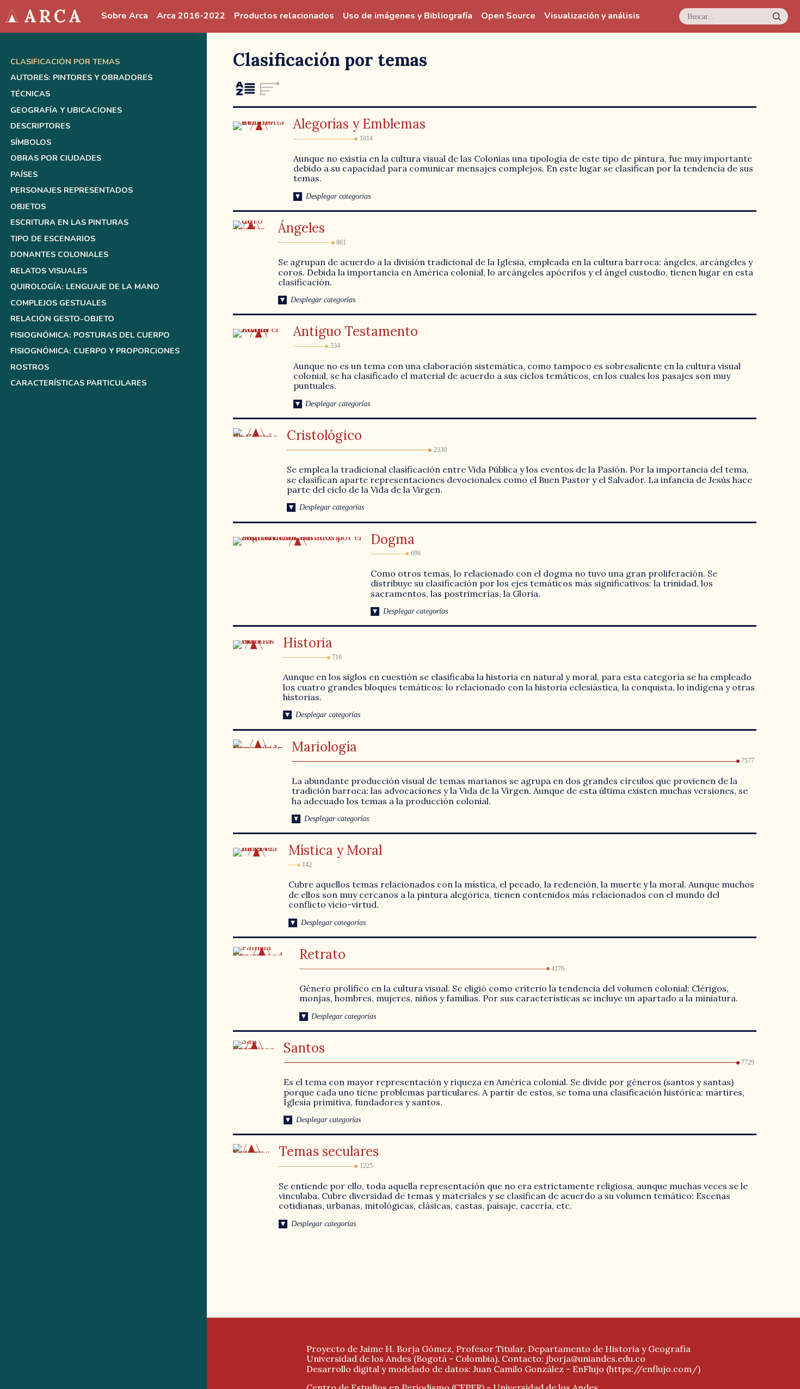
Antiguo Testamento (355, 331)
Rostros (29, 367)
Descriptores (40, 126)
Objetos (28, 206)
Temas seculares (329, 1151)
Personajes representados (71, 190)
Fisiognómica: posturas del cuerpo (90, 335)
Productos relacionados (284, 16)
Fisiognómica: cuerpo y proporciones (95, 351)
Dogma (393, 539)
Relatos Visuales (48, 271)
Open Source (508, 16)
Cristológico (324, 435)
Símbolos (30, 142)
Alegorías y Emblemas (359, 123)
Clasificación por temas (65, 61)
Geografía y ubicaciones (66, 110)
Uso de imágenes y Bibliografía (407, 16)
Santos (304, 1047)
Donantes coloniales (59, 254)
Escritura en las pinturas (69, 222)
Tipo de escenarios (52, 238)
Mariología (324, 746)
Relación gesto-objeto (62, 318)
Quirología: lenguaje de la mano (84, 286)
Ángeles (301, 227)
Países (24, 174)
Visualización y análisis (592, 16)
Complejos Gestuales (58, 303)
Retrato (322, 954)
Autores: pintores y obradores (81, 77)
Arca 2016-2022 (191, 16)
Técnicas (30, 94)
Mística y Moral (335, 850)
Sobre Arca (124, 16)
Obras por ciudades (55, 158)
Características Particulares (78, 383)
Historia (308, 642)
